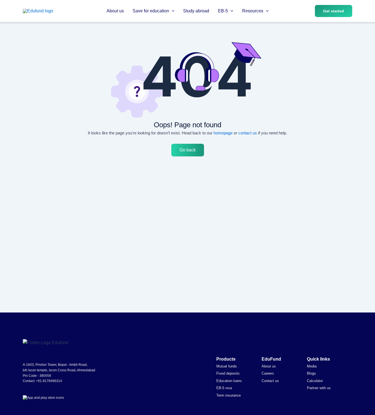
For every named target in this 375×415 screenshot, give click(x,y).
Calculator (315, 381)
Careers (268, 373)
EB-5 (223, 11)
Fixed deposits (228, 373)
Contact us (270, 381)
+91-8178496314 (49, 381)
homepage (223, 133)
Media (312, 366)
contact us (247, 133)
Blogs (311, 373)
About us (115, 11)
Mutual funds (226, 366)
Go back (188, 150)
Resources (252, 11)
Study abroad (196, 11)
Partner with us (319, 388)
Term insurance (228, 395)
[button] (172, 11)
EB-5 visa (224, 388)
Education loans (229, 381)
